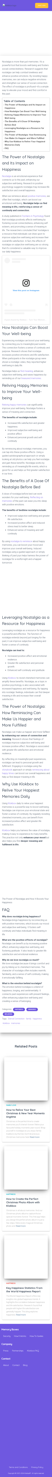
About (6, 1365)
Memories (32, 1009)
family (28, 1019)
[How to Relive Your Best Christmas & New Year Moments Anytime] (26, 1079)
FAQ (7, 148)
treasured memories (31, 378)
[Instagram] (6, 1406)
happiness (37, 1019)
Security (6, 1336)
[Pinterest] (17, 1414)
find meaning (26, 371)
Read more (34, 1137)
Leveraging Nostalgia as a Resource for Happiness (24, 130)
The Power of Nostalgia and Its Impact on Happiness (25, 106)
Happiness (19, 1009)
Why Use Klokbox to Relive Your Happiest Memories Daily (25, 143)
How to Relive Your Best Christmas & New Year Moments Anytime (25, 1113)
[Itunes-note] (24, 1414)
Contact (16, 1365)
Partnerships (17, 1350)
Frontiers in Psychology (33, 216)
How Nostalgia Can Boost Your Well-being (25, 111)
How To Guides (36, 1336)
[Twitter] (28, 1406)
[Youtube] (43, 1406)
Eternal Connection (16, 1019)
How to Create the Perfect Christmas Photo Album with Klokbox (23, 1202)
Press (5, 1350)
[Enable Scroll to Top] (46, 1471)
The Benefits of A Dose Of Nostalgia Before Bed (22, 123)
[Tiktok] (35, 1406)
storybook (7, 769)
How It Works (20, 1336)
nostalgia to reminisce (21, 541)
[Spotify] (32, 1414)
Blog (25, 1365)
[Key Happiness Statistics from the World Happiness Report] (26, 1257)
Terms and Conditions (18, 1467)
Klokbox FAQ (33, 1350)
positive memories (37, 196)
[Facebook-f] (20, 1406)
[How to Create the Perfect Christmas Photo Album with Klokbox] (26, 1168)
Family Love (11, 1105)
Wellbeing (8, 1014)
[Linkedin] (13, 1406)
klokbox (6, 1023)
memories (15, 1023)
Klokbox (12, 678)
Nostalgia (6, 176)
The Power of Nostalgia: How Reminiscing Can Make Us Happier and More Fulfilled (25, 136)
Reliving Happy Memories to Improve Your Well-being (25, 116)
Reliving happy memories (14, 404)
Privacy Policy (37, 1467)
